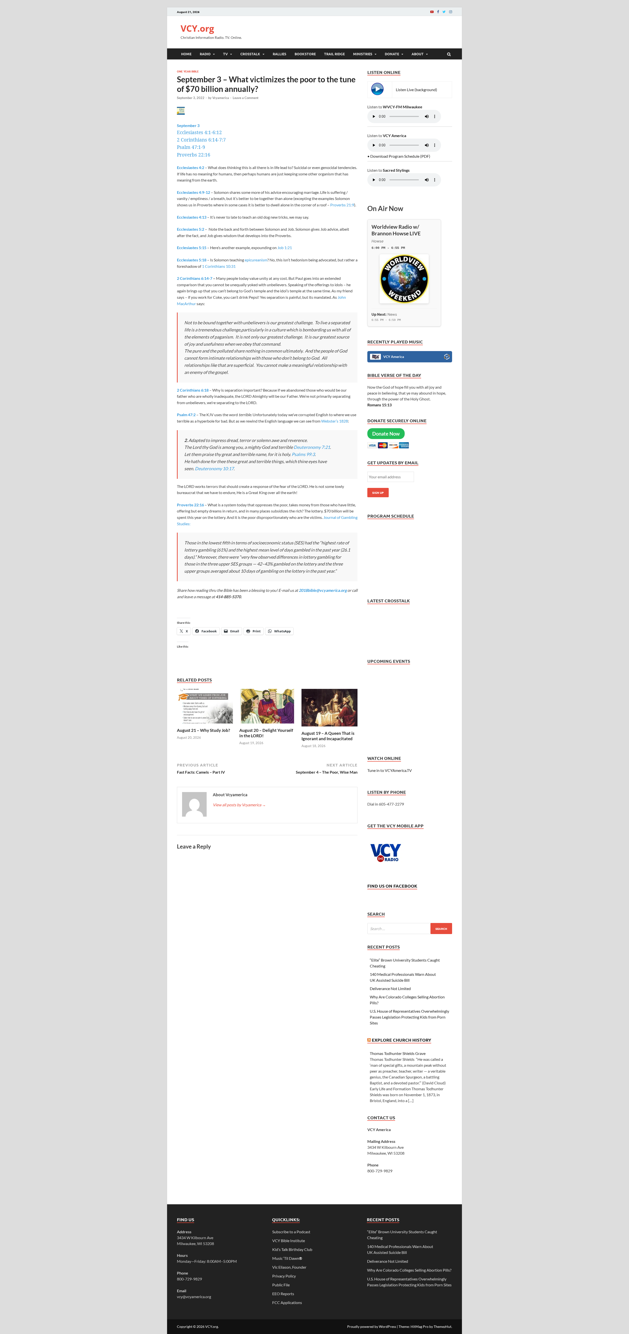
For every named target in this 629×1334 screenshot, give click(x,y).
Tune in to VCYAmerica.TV (389, 770)
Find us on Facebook (392, 886)
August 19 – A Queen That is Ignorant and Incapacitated (327, 736)
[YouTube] (432, 11)
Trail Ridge (334, 54)
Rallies (279, 54)
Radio (205, 54)
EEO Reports (283, 1293)
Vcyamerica (220, 98)
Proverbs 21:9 (342, 204)
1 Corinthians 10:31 (219, 266)
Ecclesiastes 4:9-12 (193, 192)
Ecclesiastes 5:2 (190, 229)
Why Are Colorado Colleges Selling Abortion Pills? (409, 1270)
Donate (392, 54)
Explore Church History (401, 1040)
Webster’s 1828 (334, 421)
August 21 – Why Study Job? (203, 730)
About (418, 54)
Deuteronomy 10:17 (214, 468)
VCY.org (197, 28)
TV (225, 54)
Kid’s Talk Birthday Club (292, 1249)
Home (186, 54)
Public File (281, 1284)
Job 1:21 (284, 247)
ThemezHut (442, 1326)
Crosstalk (250, 54)
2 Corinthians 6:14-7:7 (201, 140)
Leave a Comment (245, 98)
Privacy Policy (284, 1276)
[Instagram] (450, 11)
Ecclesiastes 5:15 (191, 247)
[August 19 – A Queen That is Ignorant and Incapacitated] (329, 727)
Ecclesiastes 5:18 (191, 259)
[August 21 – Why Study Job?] (205, 724)
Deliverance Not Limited (390, 988)
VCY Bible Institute (288, 1240)
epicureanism (256, 259)
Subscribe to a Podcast (291, 1231)
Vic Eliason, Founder (289, 1267)
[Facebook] (438, 11)
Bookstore (305, 54)
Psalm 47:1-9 (191, 147)
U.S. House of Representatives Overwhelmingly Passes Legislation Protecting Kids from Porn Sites (409, 1017)
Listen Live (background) (416, 89)
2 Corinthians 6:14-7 (194, 278)
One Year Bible (188, 71)
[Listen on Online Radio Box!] (446, 357)
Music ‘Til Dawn (287, 1258)
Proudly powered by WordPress (371, 1326)
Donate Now (386, 434)
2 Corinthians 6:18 (193, 390)
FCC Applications (287, 1302)
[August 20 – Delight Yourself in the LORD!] (267, 724)
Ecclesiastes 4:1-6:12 (199, 132)
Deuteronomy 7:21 (312, 447)
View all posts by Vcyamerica (239, 804)
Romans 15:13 (379, 404)
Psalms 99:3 (303, 454)
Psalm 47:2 (186, 414)
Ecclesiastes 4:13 (191, 217)
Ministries (362, 54)
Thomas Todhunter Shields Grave (398, 1053)
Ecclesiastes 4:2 (190, 167)
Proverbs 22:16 (193, 155)
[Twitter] (444, 11)
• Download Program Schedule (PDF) (398, 156)
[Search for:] (409, 928)
